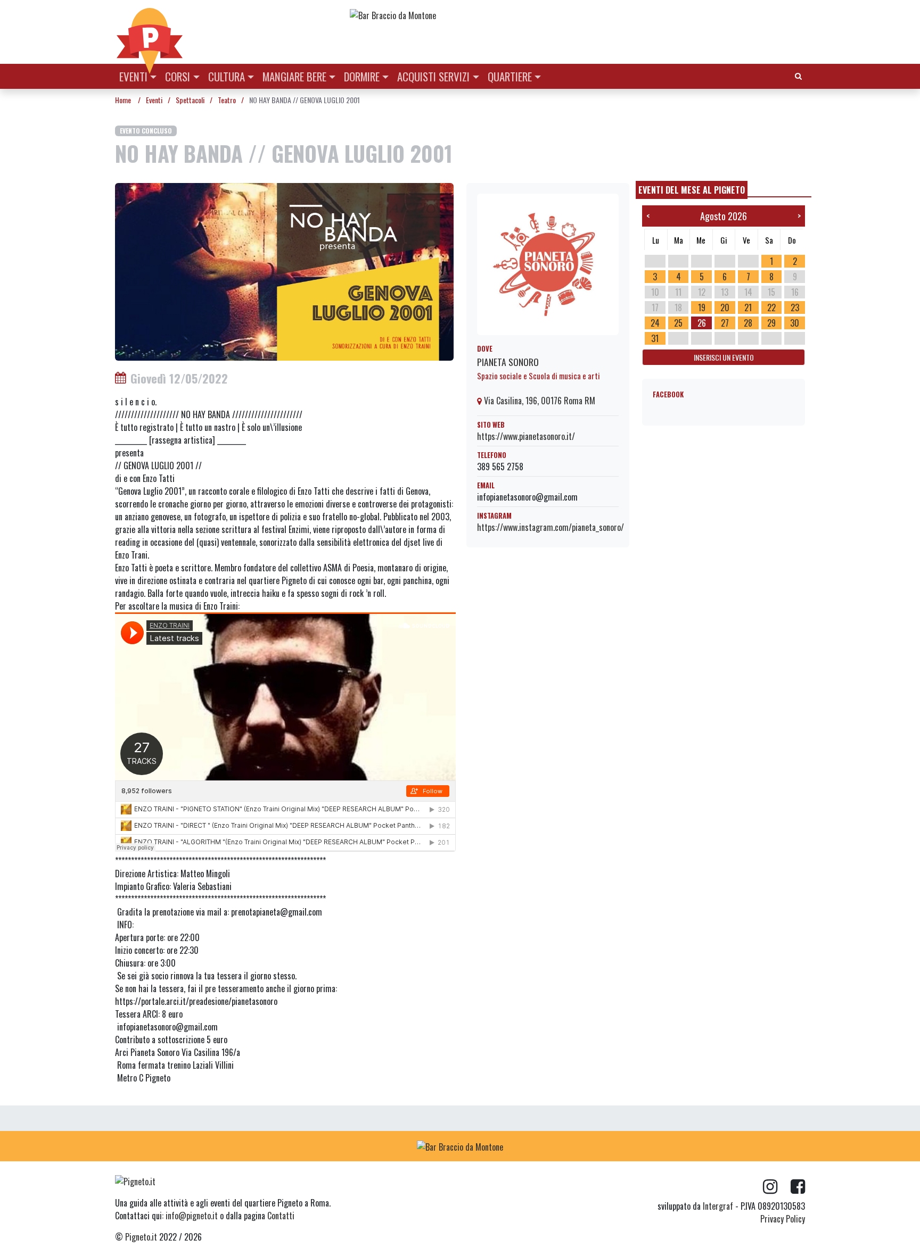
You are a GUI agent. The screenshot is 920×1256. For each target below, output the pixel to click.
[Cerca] (798, 75)
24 (655, 323)
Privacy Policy (782, 1218)
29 (771, 323)
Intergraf (718, 1206)
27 (725, 323)
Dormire (362, 76)
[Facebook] (798, 1187)
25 (678, 323)
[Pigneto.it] (150, 32)
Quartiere (510, 76)
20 (724, 307)
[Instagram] (777, 1187)
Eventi (133, 76)
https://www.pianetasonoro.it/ (526, 436)
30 (794, 323)
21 (748, 307)
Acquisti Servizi (433, 76)
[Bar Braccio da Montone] (576, 15)
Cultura (226, 76)
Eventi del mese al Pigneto (691, 190)
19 (701, 307)
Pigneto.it (141, 1236)
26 (701, 323)
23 (795, 307)
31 (655, 338)
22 (771, 307)
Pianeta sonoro (508, 362)
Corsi (177, 76)
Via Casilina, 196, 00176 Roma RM (538, 400)
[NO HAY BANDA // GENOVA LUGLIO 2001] (284, 270)
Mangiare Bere (294, 76)
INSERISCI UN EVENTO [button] (724, 357)
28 (748, 323)
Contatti (280, 1215)
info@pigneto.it (192, 1215)
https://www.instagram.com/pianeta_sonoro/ (550, 527)
